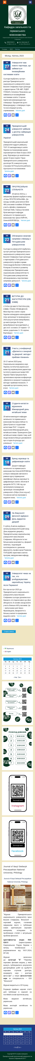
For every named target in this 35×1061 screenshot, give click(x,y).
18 (9, 670)
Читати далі (20, 110)
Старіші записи (9, 631)
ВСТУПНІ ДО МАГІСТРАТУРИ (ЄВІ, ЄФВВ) (21, 299)
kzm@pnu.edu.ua (11, 44)
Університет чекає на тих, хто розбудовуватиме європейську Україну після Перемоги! (17, 579)
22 (25, 670)
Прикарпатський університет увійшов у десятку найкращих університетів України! (17, 132)
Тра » (19, 677)
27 (17, 673)
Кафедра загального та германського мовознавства (17, 31)
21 (21, 670)
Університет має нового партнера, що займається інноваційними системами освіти (17, 69)
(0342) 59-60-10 (10, 42)
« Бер (15, 677)
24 (5, 673)
